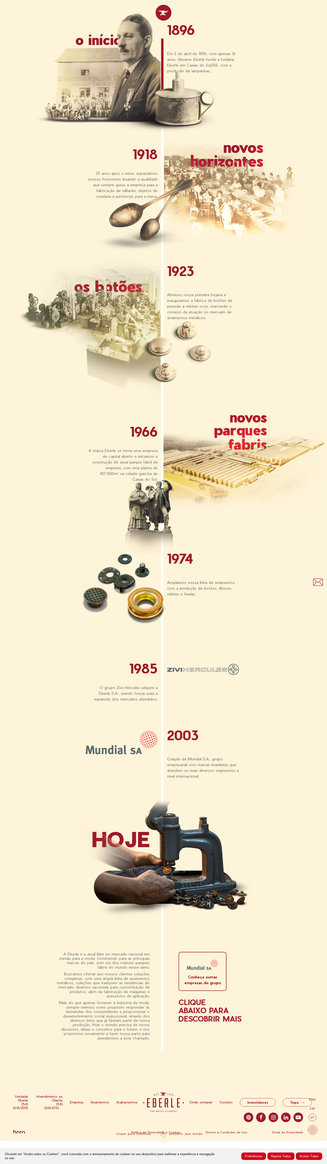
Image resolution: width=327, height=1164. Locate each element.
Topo (295, 1102)
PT (312, 1117)
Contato (226, 1102)
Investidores (257, 1102)
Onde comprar (200, 1102)
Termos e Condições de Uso (226, 1132)
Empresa (76, 1102)
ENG (312, 1099)
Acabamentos (127, 1102)
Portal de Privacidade (287, 1132)
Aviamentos (99, 1102)
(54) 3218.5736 (53, 1106)
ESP (312, 1108)
